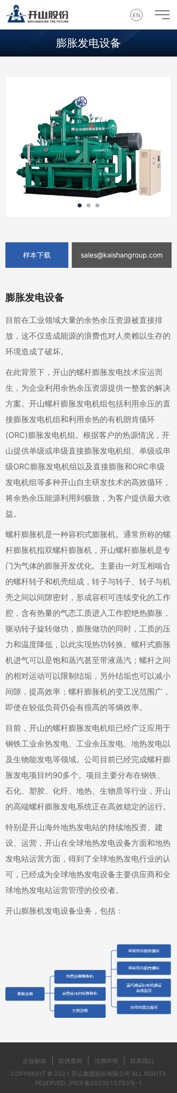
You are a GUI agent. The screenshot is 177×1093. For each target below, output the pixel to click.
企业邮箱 (34, 1060)
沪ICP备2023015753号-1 (105, 1083)
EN (136, 15)
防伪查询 (70, 1060)
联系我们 (142, 1060)
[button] (80, 205)
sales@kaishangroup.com (122, 255)
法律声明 (106, 1060)
